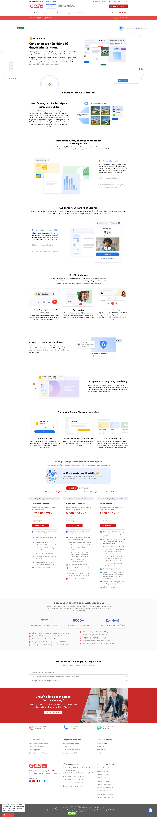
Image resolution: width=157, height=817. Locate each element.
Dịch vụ (61, 13)
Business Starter (40, 503)
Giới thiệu (97, 1)
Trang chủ (32, 18)
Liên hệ (105, 1)
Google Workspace (35, 13)
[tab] (72, 488)
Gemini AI (55, 13)
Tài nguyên (68, 13)
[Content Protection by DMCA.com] (72, 813)
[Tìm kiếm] (112, 13)
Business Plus (107, 503)
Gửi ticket (113, 1)
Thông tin (81, 13)
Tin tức (75, 13)
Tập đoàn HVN (49, 771)
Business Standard (75, 503)
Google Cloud (46, 13)
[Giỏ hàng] (115, 13)
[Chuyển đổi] (126, 672)
